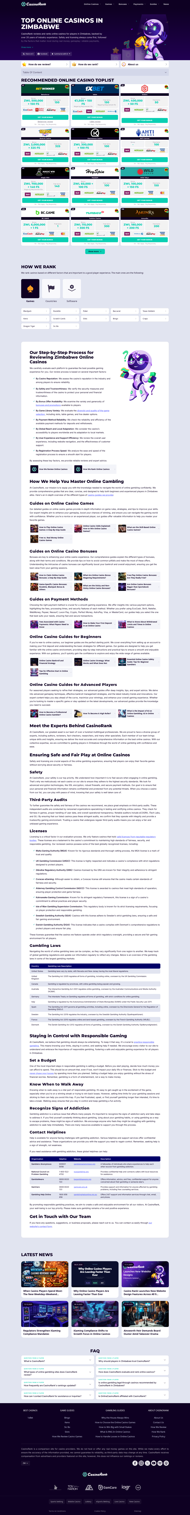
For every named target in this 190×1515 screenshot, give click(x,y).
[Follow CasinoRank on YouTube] (153, 1463)
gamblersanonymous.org (84, 1164)
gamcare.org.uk (80, 1187)
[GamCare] (108, 1487)
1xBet (30, 1417)
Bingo (67, 1417)
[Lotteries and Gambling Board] (55, 1487)
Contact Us (158, 1422)
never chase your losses (42, 1073)
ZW (24, 1463)
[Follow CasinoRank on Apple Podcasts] (166, 1463)
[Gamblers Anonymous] (89, 1487)
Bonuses (123, 4)
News (166, 4)
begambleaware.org (82, 1179)
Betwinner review (45, 121)
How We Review (158, 1427)
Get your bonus (45, 117)
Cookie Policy (100, 1511)
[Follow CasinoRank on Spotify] (160, 1463)
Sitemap (137, 1511)
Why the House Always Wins (115, 1417)
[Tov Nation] (73, 1487)
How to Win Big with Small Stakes (115, 1427)
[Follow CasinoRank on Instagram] (141, 1463)
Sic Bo (67, 1427)
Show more (93, 251)
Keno (67, 1422)
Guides (153, 4)
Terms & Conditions (57, 1511)
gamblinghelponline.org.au (85, 1194)
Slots (67, 1431)
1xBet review (94, 121)
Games (108, 4)
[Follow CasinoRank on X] (147, 1463)
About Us (158, 1417)
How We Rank (158, 1431)
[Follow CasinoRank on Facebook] (135, 1463)
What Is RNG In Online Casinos (115, 1431)
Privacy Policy (158, 1436)
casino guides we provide (100, 495)
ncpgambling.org (81, 1172)
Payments (138, 4)
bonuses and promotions (48, 405)
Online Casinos (91, 4)
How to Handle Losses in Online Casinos (115, 1436)
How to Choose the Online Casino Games (115, 1422)
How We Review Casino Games (67, 1436)
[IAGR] (126, 1487)
